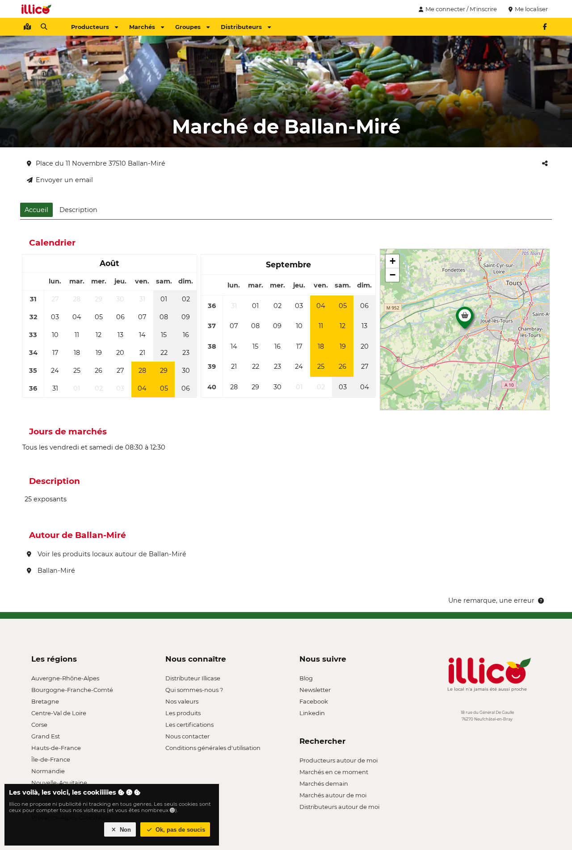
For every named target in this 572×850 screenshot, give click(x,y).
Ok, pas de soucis (179, 829)
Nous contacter (187, 736)
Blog (306, 678)
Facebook (313, 701)
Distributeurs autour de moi (339, 806)
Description (78, 210)
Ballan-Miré (55, 571)
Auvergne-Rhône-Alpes (65, 678)
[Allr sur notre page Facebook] (545, 27)
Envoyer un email (64, 180)
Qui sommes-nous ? (194, 689)
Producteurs (90, 26)
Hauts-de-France (56, 747)
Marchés (142, 26)
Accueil (36, 210)
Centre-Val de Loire (58, 713)
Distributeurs (241, 26)
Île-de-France (50, 759)
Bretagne (45, 701)
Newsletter (315, 689)
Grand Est (45, 736)
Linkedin (312, 713)
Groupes (188, 26)
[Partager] (545, 163)
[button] (465, 320)
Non (124, 829)
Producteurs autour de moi (338, 760)
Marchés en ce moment (333, 771)
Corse (39, 724)
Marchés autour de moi (332, 795)
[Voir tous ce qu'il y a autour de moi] (27, 27)
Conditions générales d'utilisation (213, 747)
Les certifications (189, 724)
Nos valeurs (181, 701)
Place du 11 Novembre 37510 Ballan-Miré (100, 163)
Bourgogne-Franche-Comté (72, 689)
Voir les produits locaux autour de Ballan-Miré (111, 554)
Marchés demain (323, 783)
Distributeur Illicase (192, 678)
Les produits (183, 713)
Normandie (48, 771)
